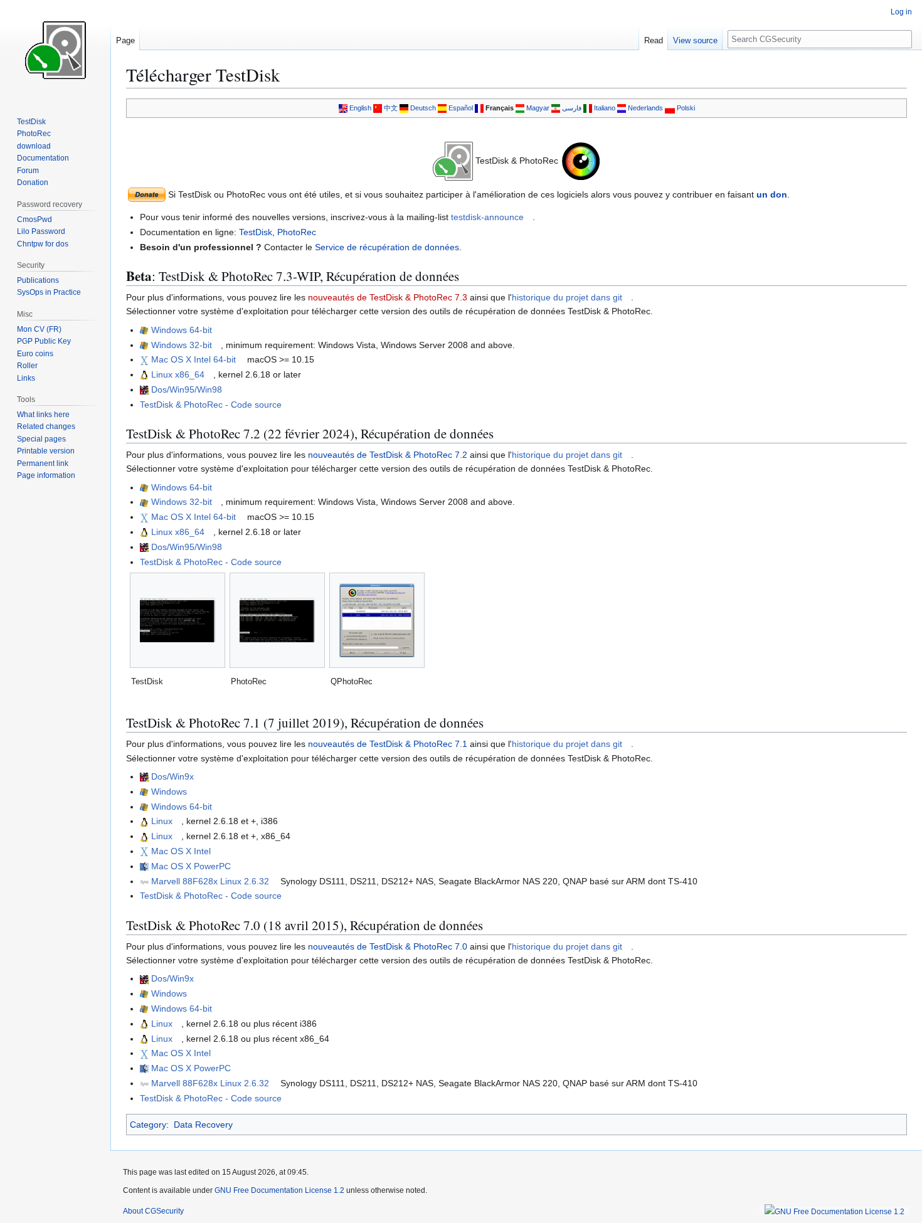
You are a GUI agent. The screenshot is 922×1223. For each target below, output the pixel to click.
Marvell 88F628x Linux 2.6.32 (210, 881)
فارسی (571, 108)
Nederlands (645, 108)
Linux (161, 821)
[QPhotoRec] (377, 620)
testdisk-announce (487, 217)
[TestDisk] (177, 620)
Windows (169, 791)
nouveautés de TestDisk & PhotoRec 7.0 (387, 946)
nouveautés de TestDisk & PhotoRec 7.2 (387, 455)
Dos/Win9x (172, 776)
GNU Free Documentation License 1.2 (279, 1190)
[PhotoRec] (277, 620)
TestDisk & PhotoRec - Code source (211, 405)
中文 (391, 108)
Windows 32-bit (181, 345)
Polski (686, 108)
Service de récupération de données (387, 247)
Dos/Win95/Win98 (186, 389)
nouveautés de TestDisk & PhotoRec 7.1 (387, 744)
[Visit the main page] (55, 50)
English (360, 108)
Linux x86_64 (177, 374)
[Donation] (147, 194)
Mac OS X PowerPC (191, 866)
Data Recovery (203, 1125)
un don (771, 194)
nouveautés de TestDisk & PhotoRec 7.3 (387, 297)
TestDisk (255, 232)
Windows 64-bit (181, 330)
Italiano (604, 108)
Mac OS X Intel (181, 851)
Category (148, 1125)
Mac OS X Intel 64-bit (193, 359)
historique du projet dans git (567, 297)
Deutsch (423, 108)
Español (460, 108)
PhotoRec (296, 232)
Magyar (537, 108)
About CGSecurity (153, 1211)
